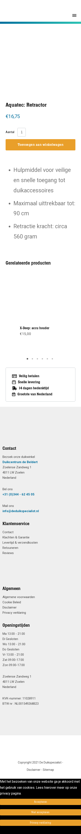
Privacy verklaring (14, 613)
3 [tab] (38, 360)
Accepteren (40, 802)
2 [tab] (33, 360)
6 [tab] (53, 360)
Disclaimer (9, 607)
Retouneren (10, 548)
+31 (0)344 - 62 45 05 (18, 494)
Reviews (8, 553)
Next (62, 314)
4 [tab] (43, 360)
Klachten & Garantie (15, 537)
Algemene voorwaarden (18, 597)
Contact (8, 532)
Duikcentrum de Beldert (20, 462)
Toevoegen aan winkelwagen (41, 144)
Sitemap (48, 769)
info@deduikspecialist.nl (20, 511)
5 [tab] (48, 360)
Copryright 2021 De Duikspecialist (39, 762)
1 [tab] (28, 360)
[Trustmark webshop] (38, 431)
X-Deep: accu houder (34, 328)
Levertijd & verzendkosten (20, 542)
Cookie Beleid (11, 602)
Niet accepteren (40, 812)
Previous (19, 314)
